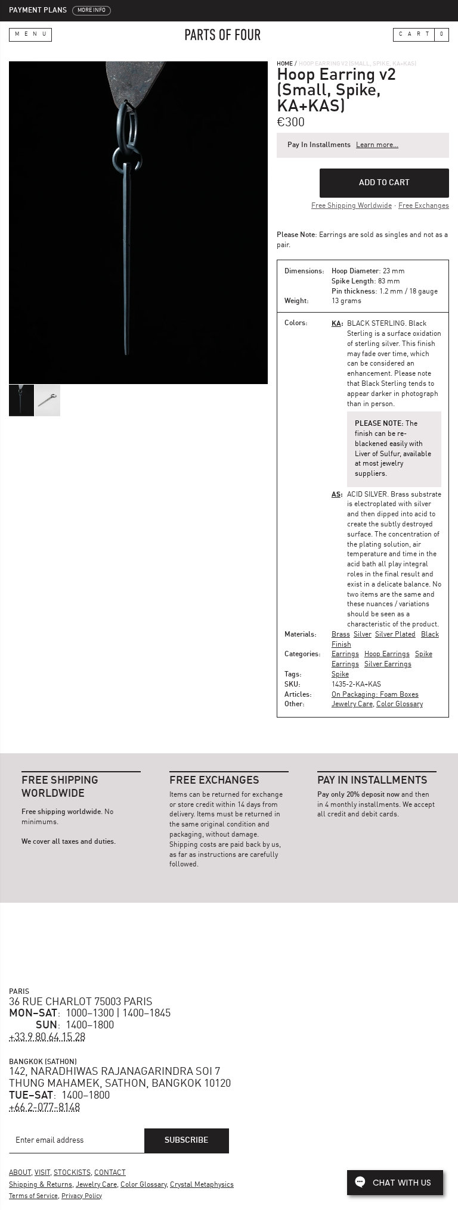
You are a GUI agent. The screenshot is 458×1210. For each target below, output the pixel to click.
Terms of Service (33, 1196)
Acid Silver (367, 494)
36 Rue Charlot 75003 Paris (81, 1002)
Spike (340, 674)
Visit (42, 1173)
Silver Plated (395, 634)
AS (336, 493)
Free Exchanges (423, 206)
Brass (341, 634)
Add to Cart (384, 183)
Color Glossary (399, 704)
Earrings (345, 654)
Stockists (72, 1173)
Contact (110, 1173)
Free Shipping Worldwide (351, 206)
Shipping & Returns (40, 1185)
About (20, 1173)
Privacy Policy (81, 1196)
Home (285, 64)
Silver (363, 634)
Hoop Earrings (387, 654)
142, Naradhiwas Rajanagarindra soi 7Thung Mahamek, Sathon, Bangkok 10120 (120, 1077)
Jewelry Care (352, 704)
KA (336, 323)
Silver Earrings (387, 664)
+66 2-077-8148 (44, 1107)
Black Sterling (376, 324)
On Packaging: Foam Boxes (375, 694)
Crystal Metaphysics (202, 1185)
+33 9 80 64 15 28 (47, 1037)
